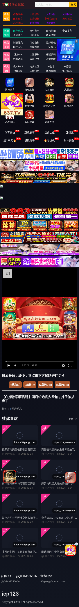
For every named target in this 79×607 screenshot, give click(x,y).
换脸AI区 (34, 47)
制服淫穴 (18, 42)
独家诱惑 (18, 59)
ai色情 (51, 66)
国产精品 (18, 30)
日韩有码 (34, 30)
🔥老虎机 (49, 140)
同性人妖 (18, 47)
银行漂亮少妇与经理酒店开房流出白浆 (24, 483)
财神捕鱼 (69, 140)
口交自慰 (34, 42)
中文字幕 (67, 30)
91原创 (67, 66)
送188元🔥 (9, 140)
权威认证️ (49, 132)
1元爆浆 (69, 132)
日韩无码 (34, 35)
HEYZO (67, 54)
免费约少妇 (45, 384)
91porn (18, 70)
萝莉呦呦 (51, 70)
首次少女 (34, 59)
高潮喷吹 (51, 59)
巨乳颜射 (67, 59)
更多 (70, 418)
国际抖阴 (34, 70)
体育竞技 (10, 132)
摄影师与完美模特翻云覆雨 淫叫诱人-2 (24, 449)
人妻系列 (34, 54)
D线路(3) (30, 384)
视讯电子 (29, 140)
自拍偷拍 (51, 30)
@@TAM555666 (10, 581)
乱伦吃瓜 (67, 70)
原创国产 (18, 35)
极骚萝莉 (51, 54)
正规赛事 (29, 132)
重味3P (18, 54)
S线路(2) (15, 384)
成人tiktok (18, 66)
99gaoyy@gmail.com (52, 581)
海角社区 (34, 66)
